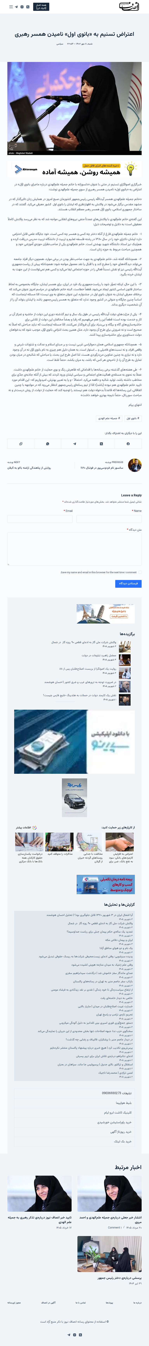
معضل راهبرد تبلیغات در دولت (99, 655)
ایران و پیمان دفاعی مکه (119, 940)
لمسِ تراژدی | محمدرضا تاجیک (115, 1073)
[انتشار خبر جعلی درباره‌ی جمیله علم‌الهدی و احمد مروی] (109, 1194)
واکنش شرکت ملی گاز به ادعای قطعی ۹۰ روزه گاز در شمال (83, 642)
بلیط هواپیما (124, 1103)
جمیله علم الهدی (109, 418)
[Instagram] (22, 6)
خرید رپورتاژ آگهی (121, 1132)
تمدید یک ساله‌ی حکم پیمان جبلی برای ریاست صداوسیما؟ (100, 932)
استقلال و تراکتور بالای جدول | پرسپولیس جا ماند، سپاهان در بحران (95, 1064)
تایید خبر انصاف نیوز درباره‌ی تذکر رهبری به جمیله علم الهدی (40, 1220)
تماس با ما (81, 1303)
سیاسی (59, 44)
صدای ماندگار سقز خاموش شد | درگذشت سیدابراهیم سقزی (99, 973)
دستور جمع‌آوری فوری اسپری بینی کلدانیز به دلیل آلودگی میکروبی (96, 1023)
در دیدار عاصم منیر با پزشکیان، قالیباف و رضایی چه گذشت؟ (99, 1039)
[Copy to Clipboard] (20, 444)
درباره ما (137, 1303)
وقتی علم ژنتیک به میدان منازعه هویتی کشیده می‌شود (102, 965)
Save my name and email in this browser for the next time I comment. (98, 573)
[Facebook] (128, 444)
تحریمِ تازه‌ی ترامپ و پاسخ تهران (114, 1014)
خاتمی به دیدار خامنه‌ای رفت (116, 998)
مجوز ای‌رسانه (14, 1303)
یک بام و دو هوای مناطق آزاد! (116, 948)
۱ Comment (115, 1228)
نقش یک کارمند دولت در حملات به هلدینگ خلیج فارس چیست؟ (79, 695)
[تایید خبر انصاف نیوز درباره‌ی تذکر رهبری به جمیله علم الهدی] (39, 1194)
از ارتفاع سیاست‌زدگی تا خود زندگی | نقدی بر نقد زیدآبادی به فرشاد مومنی (92, 990)
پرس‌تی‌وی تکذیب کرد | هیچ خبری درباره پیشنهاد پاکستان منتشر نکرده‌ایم (91, 1048)
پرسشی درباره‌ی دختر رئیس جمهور (120, 1278)
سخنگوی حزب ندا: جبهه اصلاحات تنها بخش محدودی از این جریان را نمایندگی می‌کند (85, 1031)
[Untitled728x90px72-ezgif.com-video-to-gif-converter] (74, 169)
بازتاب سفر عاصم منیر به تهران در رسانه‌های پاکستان (103, 981)
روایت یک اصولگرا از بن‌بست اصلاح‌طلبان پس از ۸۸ (87, 669)
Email (68, 511)
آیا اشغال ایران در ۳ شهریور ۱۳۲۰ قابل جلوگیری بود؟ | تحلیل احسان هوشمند (89, 915)
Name (137, 511)
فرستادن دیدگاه (128, 583)
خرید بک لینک (123, 1141)
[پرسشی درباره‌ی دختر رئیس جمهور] (109, 1254)
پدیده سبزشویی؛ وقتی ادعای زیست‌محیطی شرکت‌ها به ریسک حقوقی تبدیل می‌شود (86, 956)
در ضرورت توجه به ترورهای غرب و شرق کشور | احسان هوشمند (80, 682)
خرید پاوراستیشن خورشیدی (114, 1122)
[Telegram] (16, 6)
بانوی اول (133, 418)
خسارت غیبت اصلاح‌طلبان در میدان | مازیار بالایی (105, 1006)
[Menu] (11, 7)
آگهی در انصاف (48, 1303)
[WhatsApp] (47, 444)
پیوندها (109, 1303)
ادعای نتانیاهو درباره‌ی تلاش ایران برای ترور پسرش (104, 1056)
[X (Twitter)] (27, 6)
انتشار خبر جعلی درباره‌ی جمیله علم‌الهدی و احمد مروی (110, 1220)
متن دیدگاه (134, 530)
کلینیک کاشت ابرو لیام (118, 1112)
